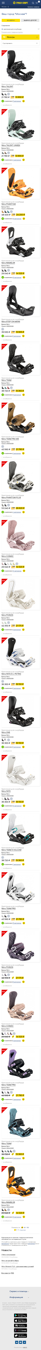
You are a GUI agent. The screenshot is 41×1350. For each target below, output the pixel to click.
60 (25, 1227)
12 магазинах (17, 1217)
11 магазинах (17, 101)
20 (22, 1227)
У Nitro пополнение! (8, 1255)
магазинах (31, 1243)
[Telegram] (24, 1342)
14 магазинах (17, 571)
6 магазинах (17, 1158)
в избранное (7, 105)
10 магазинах (17, 277)
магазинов (5, 1243)
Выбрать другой (30, 20)
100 (28, 1227)
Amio (25, 1347)
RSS (12, 1273)
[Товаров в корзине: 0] (37, 3)
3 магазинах (17, 630)
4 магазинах (17, 160)
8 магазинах (17, 982)
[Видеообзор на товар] (8, 94)
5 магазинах (17, 336)
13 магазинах (17, 219)
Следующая (22, 1230)
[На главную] (20, 2)
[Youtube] (20, 1342)
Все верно (11, 20)
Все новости (5, 1273)
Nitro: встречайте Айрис (10, 1260)
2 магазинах (17, 453)
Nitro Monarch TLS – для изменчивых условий (17, 1266)
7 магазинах (17, 864)
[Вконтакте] (16, 1342)
